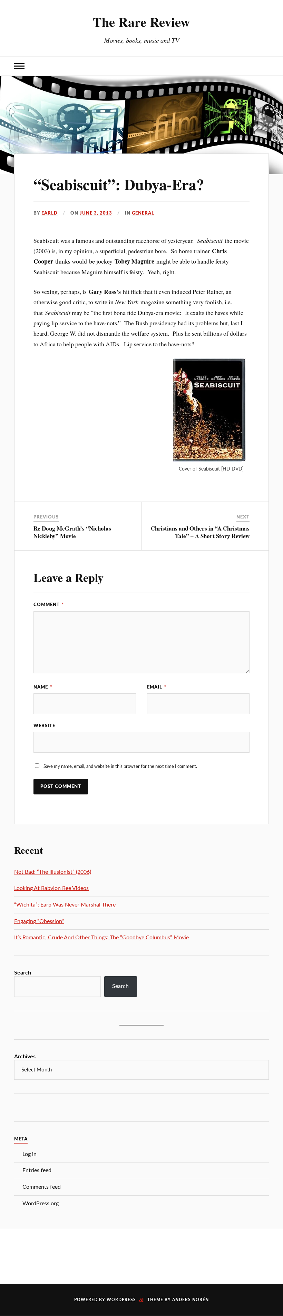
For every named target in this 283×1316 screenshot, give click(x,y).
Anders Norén (190, 1300)
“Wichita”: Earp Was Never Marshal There (65, 905)
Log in (29, 1154)
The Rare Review (141, 21)
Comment (48, 605)
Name (42, 687)
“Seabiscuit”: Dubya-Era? (118, 184)
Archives (25, 1056)
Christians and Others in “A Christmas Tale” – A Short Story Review (200, 532)
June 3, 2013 (96, 213)
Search (22, 973)
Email (157, 687)
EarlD (49, 213)
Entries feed (36, 1170)
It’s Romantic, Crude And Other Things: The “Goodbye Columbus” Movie (101, 937)
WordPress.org (40, 1203)
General (143, 213)
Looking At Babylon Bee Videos (51, 888)
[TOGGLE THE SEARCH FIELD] (263, 66)
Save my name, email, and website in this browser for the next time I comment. (120, 766)
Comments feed (41, 1187)
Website (44, 726)
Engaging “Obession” (39, 921)
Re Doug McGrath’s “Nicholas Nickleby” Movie (72, 532)
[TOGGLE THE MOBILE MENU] (19, 66)
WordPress (121, 1300)
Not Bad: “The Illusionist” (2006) (52, 872)
